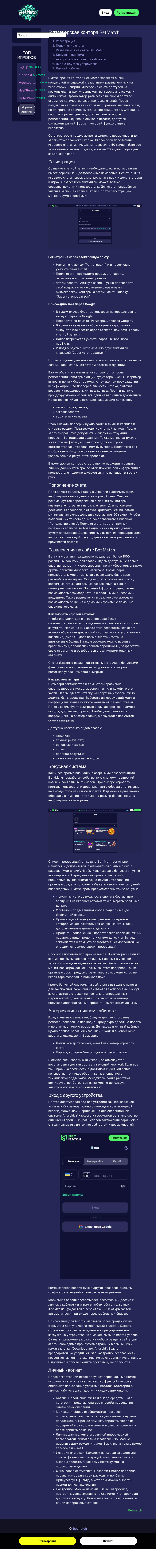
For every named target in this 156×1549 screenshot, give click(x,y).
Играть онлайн (26, 109)
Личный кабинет (68, 68)
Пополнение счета (70, 45)
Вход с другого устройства (77, 64)
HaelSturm (26, 90)
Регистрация (47, 1541)
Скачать (108, 1541)
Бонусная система (70, 55)
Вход (105, 12)
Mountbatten (28, 82)
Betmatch (80, 1528)
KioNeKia (25, 75)
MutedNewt (27, 98)
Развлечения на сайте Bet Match (80, 50)
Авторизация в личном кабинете (81, 59)
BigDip (23, 67)
